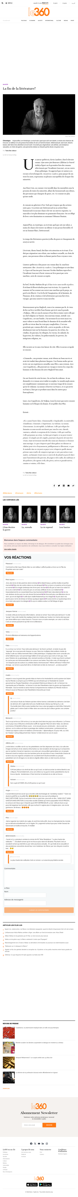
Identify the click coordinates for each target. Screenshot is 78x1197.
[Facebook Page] (31, 1143)
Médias (66, 20)
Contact (42, 1154)
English (55, 3)
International (49, 20)
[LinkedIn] (43, 1143)
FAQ (41, 1152)
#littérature (7, 493)
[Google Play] (45, 1184)
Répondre (10, 573)
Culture (58, 20)
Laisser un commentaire (39, 910)
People (4, 1167)
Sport (72, 20)
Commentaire (9, 868)
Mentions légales (62, 1154)
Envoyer (49, 1125)
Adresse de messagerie (13, 900)
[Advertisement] (39, 46)
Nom (6, 892)
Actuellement (6, 20)
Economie (32, 20)
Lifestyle (5, 1169)
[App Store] (32, 1184)
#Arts (29, 493)
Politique (24, 20)
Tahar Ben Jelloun (10, 150)
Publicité (23, 1154)
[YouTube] (39, 1143)
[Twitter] (35, 1143)
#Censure (19, 493)
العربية (73, 3)
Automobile (6, 1165)
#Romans (38, 493)
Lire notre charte (10, 549)
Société (40, 20)
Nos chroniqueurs (7, 1171)
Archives (23, 1156)
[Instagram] (47, 1143)
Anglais (64, 3)
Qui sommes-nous (26, 1152)
